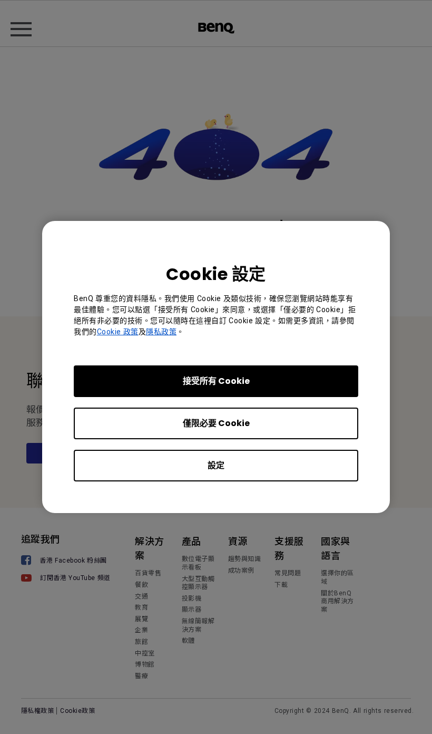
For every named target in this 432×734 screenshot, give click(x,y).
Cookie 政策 (118, 331)
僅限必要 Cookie (216, 423)
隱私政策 (161, 331)
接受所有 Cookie (216, 381)
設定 (216, 465)
